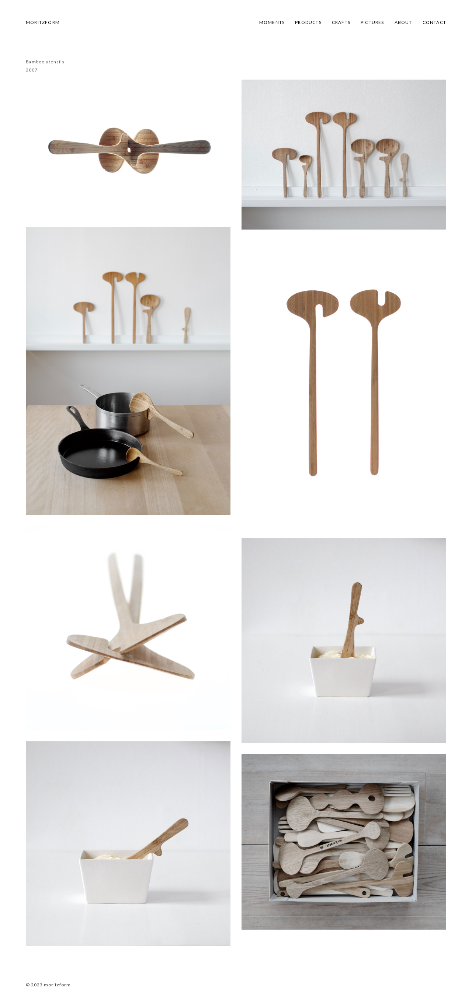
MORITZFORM (43, 22)
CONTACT (434, 22)
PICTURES (372, 22)
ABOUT (403, 22)
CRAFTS (341, 22)
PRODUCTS (308, 22)
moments (272, 22)
